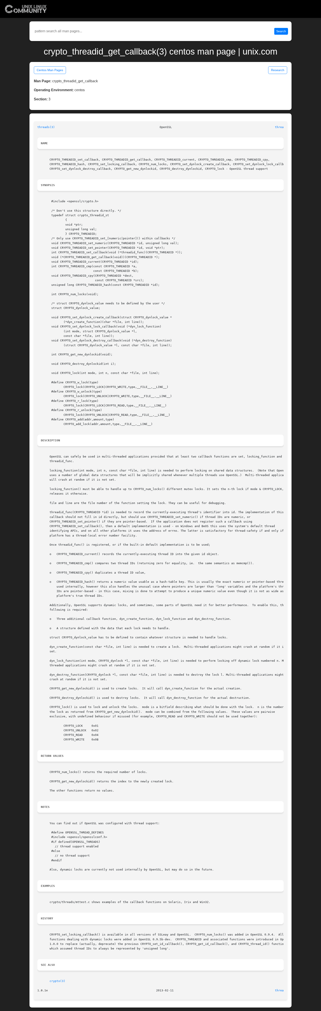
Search (281, 31)
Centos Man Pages (50, 70)
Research (277, 70)
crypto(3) (57, 981)
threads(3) (46, 127)
